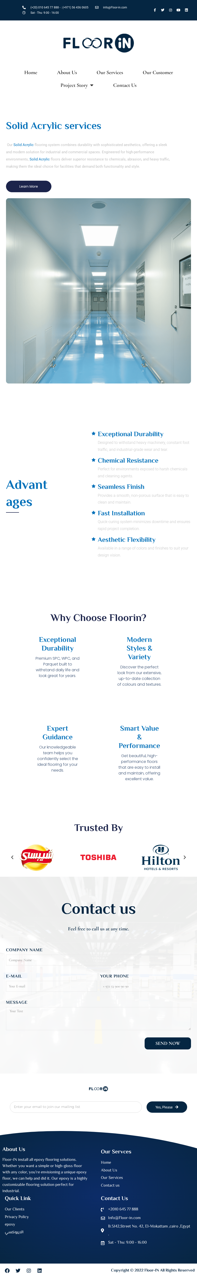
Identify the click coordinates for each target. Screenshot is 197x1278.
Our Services (110, 72)
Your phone (114, 976)
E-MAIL (14, 976)
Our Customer (158, 72)
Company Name (24, 950)
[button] (12, 857)
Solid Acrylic (23, 145)
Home (30, 72)
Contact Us (124, 85)
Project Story (74, 85)
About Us (67, 72)
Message (17, 1002)
